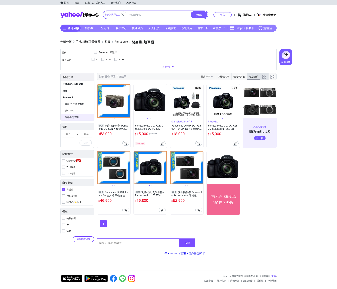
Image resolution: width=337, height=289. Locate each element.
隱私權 (260, 280)
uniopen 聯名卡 (244, 28)
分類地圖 (272, 280)
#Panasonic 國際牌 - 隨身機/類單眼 (184, 253)
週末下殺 (202, 28)
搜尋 (187, 242)
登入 (222, 14)
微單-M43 (69, 110)
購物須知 (234, 280)
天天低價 (154, 28)
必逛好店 (186, 28)
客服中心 (208, 280)
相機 (65, 90)
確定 (85, 142)
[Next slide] (128, 101)
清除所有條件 (83, 239)
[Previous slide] (99, 101)
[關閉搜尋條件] (123, 15)
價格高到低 (239, 76)
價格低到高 (223, 76)
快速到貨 (137, 28)
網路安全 (248, 280)
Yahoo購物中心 (79, 15)
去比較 (259, 138)
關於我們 (221, 280)
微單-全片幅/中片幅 (74, 103)
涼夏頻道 (170, 28)
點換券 (89, 28)
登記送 (105, 28)
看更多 (217, 28)
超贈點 (267, 28)
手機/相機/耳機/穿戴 (73, 84)
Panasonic (68, 97)
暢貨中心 (121, 28)
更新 (273, 276)
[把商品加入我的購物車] (125, 143)
